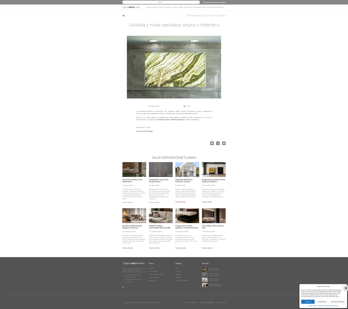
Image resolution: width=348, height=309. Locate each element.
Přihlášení (206, 2)
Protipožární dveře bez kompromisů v (158, 181)
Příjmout (308, 302)
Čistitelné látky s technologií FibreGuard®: (160, 227)
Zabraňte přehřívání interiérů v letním (183, 181)
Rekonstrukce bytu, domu (156, 274)
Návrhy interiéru (153, 271)
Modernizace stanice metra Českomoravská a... (216, 284)
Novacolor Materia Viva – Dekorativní (132, 181)
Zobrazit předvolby (337, 302)
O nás (177, 268)
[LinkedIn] (224, 143)
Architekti (151, 268)
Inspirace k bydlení (154, 277)
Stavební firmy (153, 280)
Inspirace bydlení (151, 7)
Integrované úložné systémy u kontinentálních (186, 227)
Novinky (177, 271)
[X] (218, 143)
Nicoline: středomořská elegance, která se (132, 227)
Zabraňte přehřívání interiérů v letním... (214, 279)
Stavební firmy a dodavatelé (193, 7)
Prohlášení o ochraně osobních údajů (328, 305)
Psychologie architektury (215, 7)
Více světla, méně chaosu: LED (213, 227)
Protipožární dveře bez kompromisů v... (214, 274)
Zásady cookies (312, 305)
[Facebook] (212, 143)
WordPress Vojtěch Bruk (207, 302)
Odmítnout (322, 302)
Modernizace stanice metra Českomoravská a (213, 181)
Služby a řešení (178, 7)
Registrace (214, 2)
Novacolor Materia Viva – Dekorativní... (214, 269)
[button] (344, 286)
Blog (204, 7)
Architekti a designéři (165, 7)
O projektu (222, 2)
